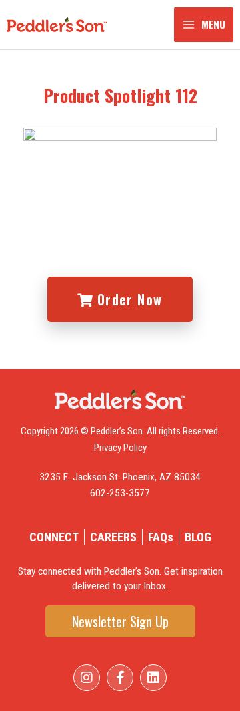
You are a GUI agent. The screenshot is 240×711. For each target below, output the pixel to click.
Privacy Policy (120, 448)
